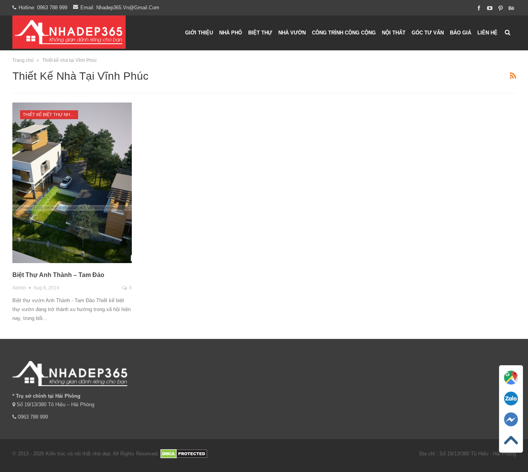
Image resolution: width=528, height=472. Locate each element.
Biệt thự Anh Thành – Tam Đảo (58, 275)
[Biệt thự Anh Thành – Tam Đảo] (72, 183)
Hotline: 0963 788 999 (43, 7)
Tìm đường (511, 387)
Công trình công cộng (344, 33)
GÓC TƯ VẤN (428, 33)
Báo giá (460, 33)
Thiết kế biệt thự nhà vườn (50, 114)
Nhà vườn (292, 33)
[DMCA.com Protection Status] (183, 454)
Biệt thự (260, 33)
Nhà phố (230, 33)
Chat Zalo (511, 408)
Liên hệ (487, 33)
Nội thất (393, 33)
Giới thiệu (199, 33)
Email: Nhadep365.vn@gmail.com (119, 7)
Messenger (511, 429)
